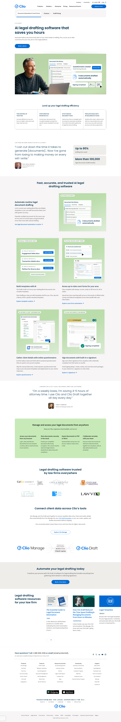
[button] (47, 639)
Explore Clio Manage (60, 532)
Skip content (20, 597)
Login (103, 2)
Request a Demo (99, 6)
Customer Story (77, 621)
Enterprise (58, 6)
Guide (48, 618)
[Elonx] (96, 655)
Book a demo (22, 46)
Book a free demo (60, 582)
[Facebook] (93, 655)
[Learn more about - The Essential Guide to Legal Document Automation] (57, 614)
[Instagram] (105, 655)
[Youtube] (102, 655)
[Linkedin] (99, 655)
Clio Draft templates (65, 518)
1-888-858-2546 (39, 653)
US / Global (95, 2)
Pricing (65, 6)
